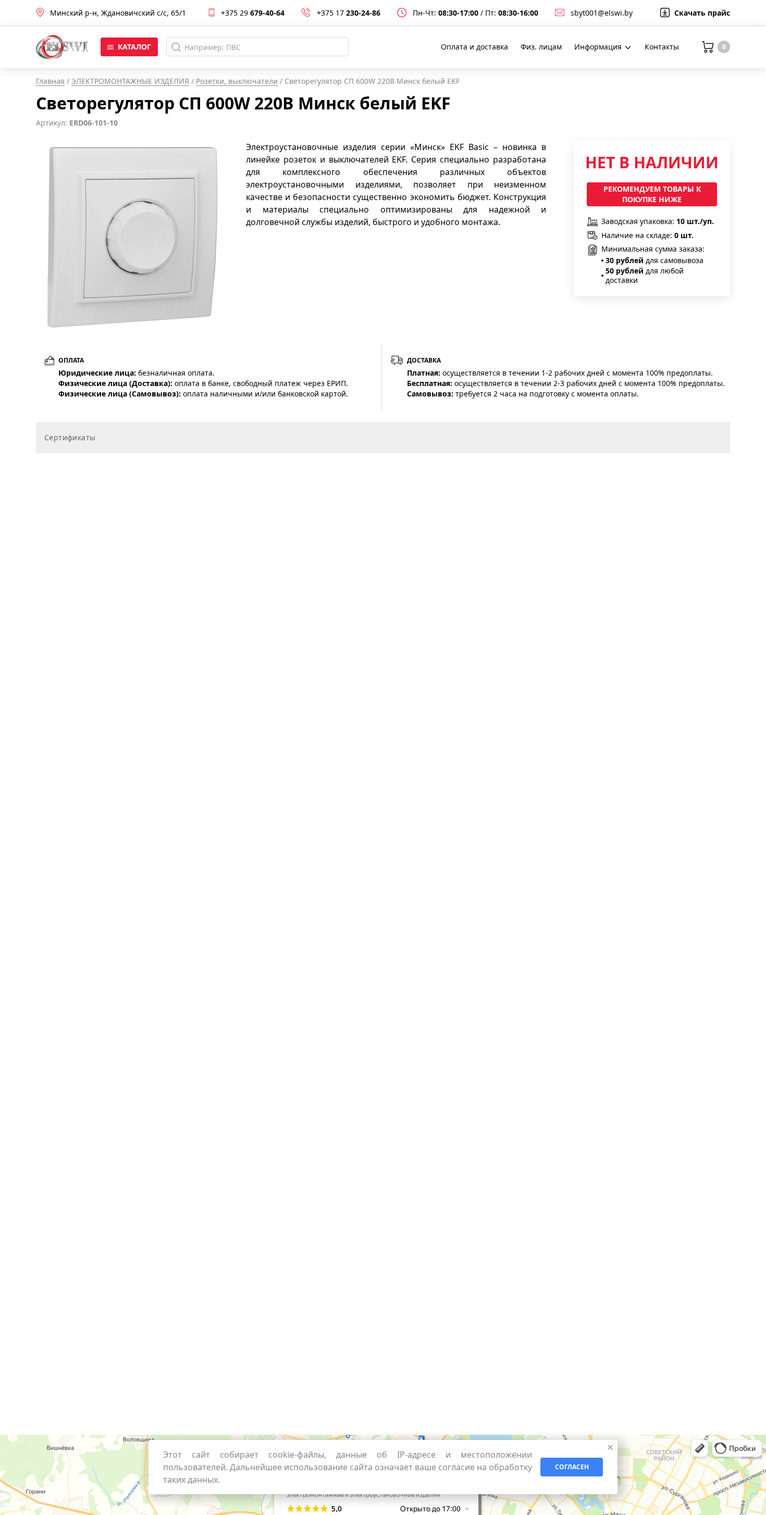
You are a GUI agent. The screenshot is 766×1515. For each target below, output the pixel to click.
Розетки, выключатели (237, 81)
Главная (50, 81)
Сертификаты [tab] (69, 437)
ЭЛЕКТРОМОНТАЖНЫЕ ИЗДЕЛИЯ (130, 81)
